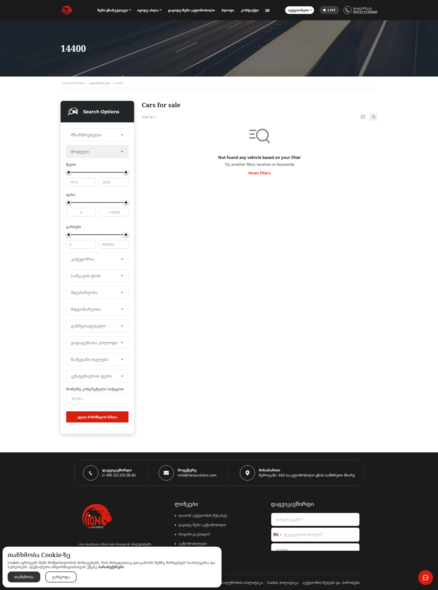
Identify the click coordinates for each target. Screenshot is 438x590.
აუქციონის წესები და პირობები (331, 582)
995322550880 (365, 12)
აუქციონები (298, 10)
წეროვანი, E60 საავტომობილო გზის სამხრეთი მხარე (307, 475)
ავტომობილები (192, 543)
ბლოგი (228, 10)
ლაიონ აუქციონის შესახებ (202, 515)
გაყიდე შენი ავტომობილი (191, 10)
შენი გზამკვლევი (112, 10)
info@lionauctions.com (197, 475)
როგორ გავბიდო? (194, 534)
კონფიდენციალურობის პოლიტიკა (231, 582)
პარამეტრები (111, 566)
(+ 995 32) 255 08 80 (119, 475)
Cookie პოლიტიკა (283, 582)
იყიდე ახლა (148, 10)
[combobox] (97, 134)
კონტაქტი (250, 10)
